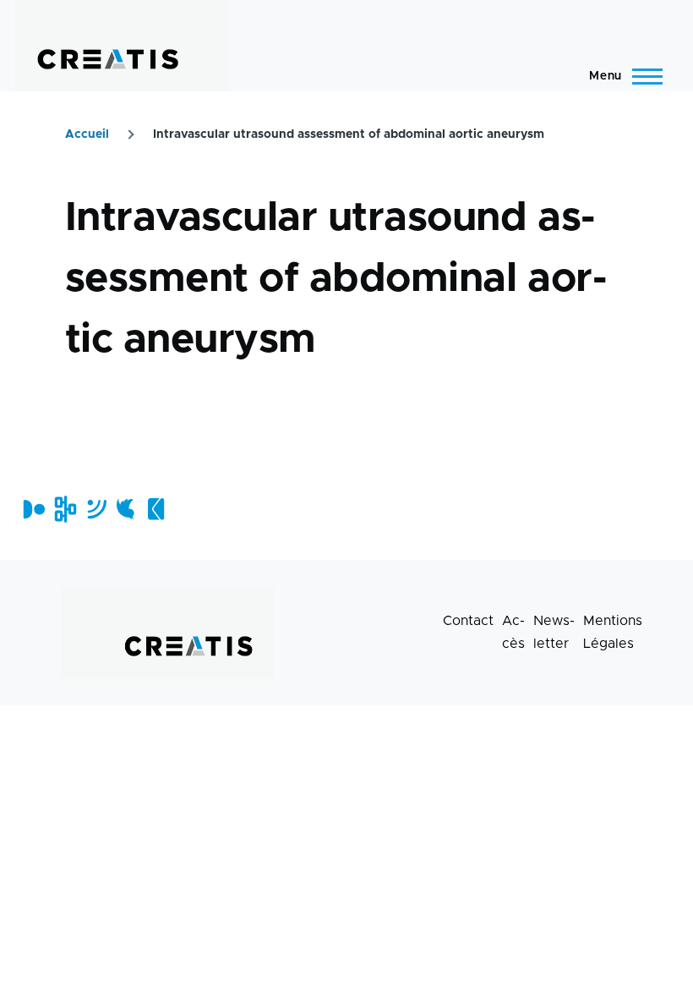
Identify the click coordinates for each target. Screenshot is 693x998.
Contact (468, 621)
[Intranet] (63, 509)
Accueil (87, 134)
